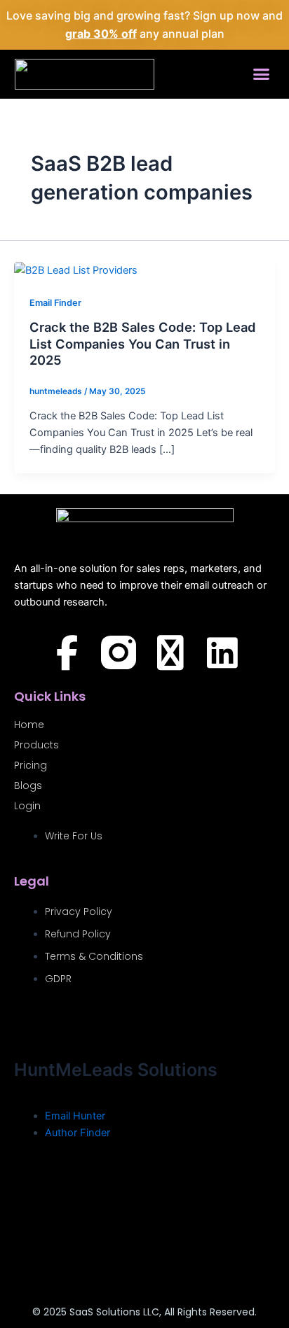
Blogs (28, 785)
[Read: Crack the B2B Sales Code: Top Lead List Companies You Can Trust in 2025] (75, 269)
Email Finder (55, 303)
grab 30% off (101, 34)
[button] (261, 74)
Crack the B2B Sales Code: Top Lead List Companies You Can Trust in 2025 (142, 343)
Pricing (30, 765)
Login (27, 806)
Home (29, 725)
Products (36, 745)
